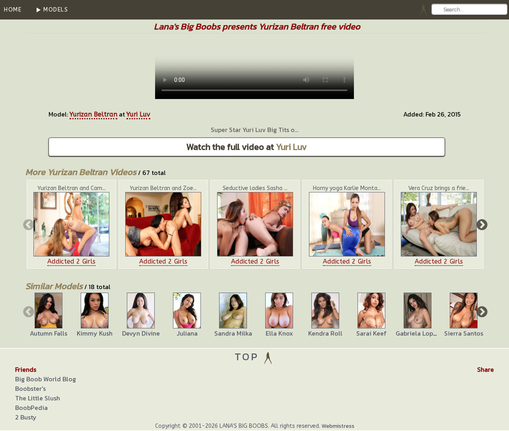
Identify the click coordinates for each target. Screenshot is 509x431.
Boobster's (30, 388)
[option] (71, 224)
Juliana (187, 333)
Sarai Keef (371, 333)
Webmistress (338, 426)
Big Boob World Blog (45, 379)
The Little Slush (37, 398)
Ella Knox (279, 333)
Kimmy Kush (95, 333)
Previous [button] (27, 224)
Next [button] (481, 224)
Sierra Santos (463, 333)
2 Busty (26, 417)
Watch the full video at (247, 146)
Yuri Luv (138, 114)
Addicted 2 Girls (71, 261)
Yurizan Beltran (93, 114)
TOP (249, 356)
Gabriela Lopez (418, 333)
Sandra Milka (233, 333)
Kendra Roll (325, 333)
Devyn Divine (141, 333)
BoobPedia (31, 407)
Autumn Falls (48, 333)
